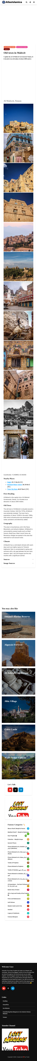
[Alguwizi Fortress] (18, 653)
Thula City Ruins (12, 489)
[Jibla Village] (18, 709)
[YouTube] (10, 790)
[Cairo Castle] (18, 738)
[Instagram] (15, 790)
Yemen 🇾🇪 (7, 49)
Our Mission (6, 1008)
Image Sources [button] (9, 563)
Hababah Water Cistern (14, 485)
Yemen (5, 1017)
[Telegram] (20, 790)
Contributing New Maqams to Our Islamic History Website (17, 1012)
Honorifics (6, 1004)
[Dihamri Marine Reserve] (18, 625)
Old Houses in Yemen (22, 47)
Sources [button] (7, 559)
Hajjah (9, 482)
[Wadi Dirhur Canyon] (18, 766)
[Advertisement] (18, 24)
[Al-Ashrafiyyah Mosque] (18, 681)
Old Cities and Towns (10, 47)
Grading (5, 1001)
